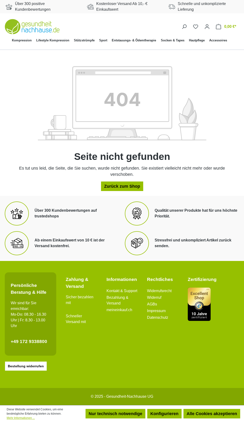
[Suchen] (184, 26)
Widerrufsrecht (159, 291)
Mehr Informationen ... (21, 418)
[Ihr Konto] (207, 26)
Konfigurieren (164, 413)
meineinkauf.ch (119, 310)
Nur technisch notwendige (115, 413)
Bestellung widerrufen (26, 366)
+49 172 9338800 (29, 341)
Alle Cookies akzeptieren (212, 413)
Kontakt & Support (122, 291)
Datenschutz (157, 317)
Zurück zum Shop (122, 186)
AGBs (152, 304)
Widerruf (154, 297)
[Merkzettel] (195, 26)
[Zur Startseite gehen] (32, 26)
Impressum (156, 311)
